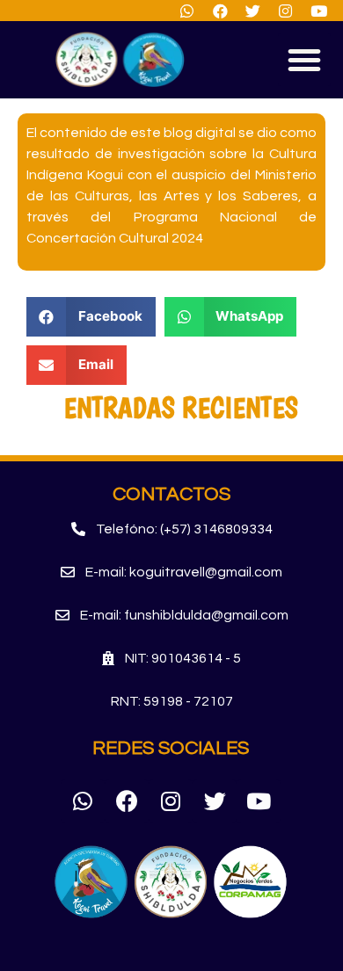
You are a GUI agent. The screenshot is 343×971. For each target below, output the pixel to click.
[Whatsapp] (83, 801)
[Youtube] (259, 801)
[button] (304, 59)
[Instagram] (171, 801)
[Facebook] (127, 801)
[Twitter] (215, 801)
